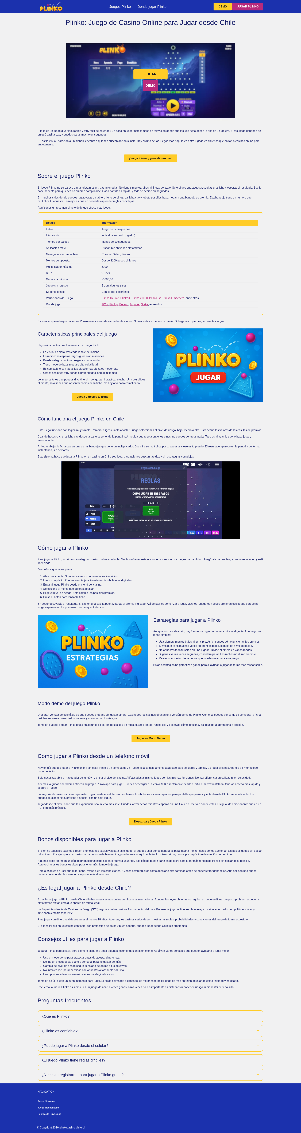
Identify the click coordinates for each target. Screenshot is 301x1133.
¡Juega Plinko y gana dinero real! (150, 158)
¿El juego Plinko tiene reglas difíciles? (73, 1060)
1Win (105, 304)
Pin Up (113, 304)
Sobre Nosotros (46, 1101)
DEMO (222, 6)
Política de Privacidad (49, 1113)
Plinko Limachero (173, 298)
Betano (123, 304)
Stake (144, 304)
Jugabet (135, 304)
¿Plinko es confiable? (59, 1031)
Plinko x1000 (140, 298)
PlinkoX (125, 298)
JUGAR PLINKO (247, 6)
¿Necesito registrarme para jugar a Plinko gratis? (82, 1075)
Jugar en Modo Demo (150, 738)
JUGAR (150, 74)
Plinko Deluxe (110, 298)
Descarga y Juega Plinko (150, 821)
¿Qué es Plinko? (55, 1016)
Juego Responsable (49, 1107)
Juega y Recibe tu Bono (93, 396)
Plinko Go (155, 298)
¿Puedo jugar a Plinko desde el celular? (74, 1045)
